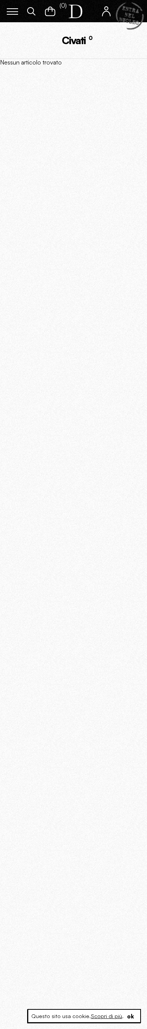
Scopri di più (106, 1016)
